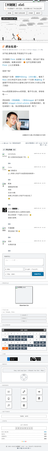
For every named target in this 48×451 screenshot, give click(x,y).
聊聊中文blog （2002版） (26, 77)
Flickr (13, 59)
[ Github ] (24, 318)
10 (24, 340)
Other (31, 13)
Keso (4, 80)
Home (9, 13)
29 (11, 348)
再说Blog (38, 80)
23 (18, 345)
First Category (20, 13)
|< (21, 377)
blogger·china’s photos (19, 103)
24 (24, 345)
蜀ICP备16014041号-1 (24, 448)
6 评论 (41, 50)
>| (26, 377)
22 (11, 345)
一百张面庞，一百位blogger (22, 100)
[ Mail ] (24, 321)
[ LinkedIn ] (24, 315)
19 (36, 343)
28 (5, 348)
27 (43, 345)
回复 (9, 163)
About (38, 13)
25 (30, 345)
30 (18, 348)
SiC (23, 59)
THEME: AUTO (24, 416)
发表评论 (38, 274)
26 (36, 345)
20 (43, 343)
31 (24, 348)
